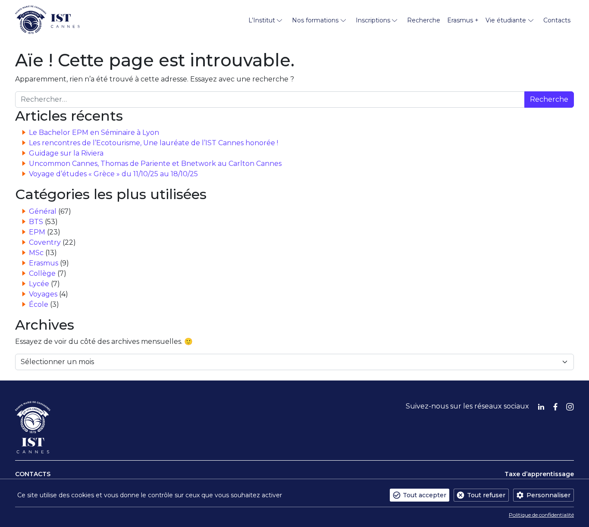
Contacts (556, 20)
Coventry (45, 242)
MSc (36, 253)
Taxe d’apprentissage (539, 474)
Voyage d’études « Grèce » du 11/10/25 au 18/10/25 (113, 174)
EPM (37, 232)
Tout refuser (486, 495)
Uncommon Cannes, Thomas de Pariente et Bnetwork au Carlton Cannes (155, 163)
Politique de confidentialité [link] (541, 514)
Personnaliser (548, 495)
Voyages (43, 294)
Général (42, 211)
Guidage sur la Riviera (66, 153)
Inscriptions (373, 20)
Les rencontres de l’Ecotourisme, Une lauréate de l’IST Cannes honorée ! (153, 143)
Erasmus (43, 263)
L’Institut (261, 20)
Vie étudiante (506, 20)
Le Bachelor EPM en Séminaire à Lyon (94, 132)
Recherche (423, 20)
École (38, 304)
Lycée (39, 284)
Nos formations (315, 20)
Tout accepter (424, 495)
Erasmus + (463, 20)
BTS (36, 222)
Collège (42, 273)
